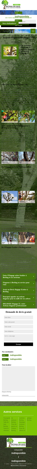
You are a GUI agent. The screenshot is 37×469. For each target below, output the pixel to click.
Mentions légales (18, 465)
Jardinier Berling (22, 419)
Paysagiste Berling (6, 419)
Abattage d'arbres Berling (22, 424)
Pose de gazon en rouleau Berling (14, 427)
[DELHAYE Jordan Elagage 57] (14, 5)
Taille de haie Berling (6, 424)
